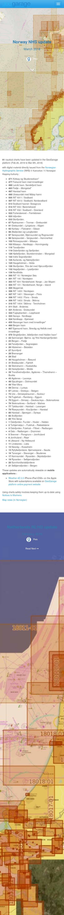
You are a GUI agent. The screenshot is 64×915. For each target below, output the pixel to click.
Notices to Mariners (11, 495)
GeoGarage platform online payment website (33, 483)
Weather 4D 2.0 (17, 478)
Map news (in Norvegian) (14, 499)
